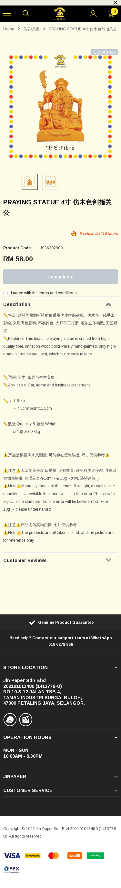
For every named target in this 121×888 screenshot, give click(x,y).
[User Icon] (93, 13)
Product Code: (17, 248)
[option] (60, 106)
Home (8, 29)
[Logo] (60, 13)
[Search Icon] (26, 13)
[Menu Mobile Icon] (7, 13)
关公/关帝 (31, 29)
